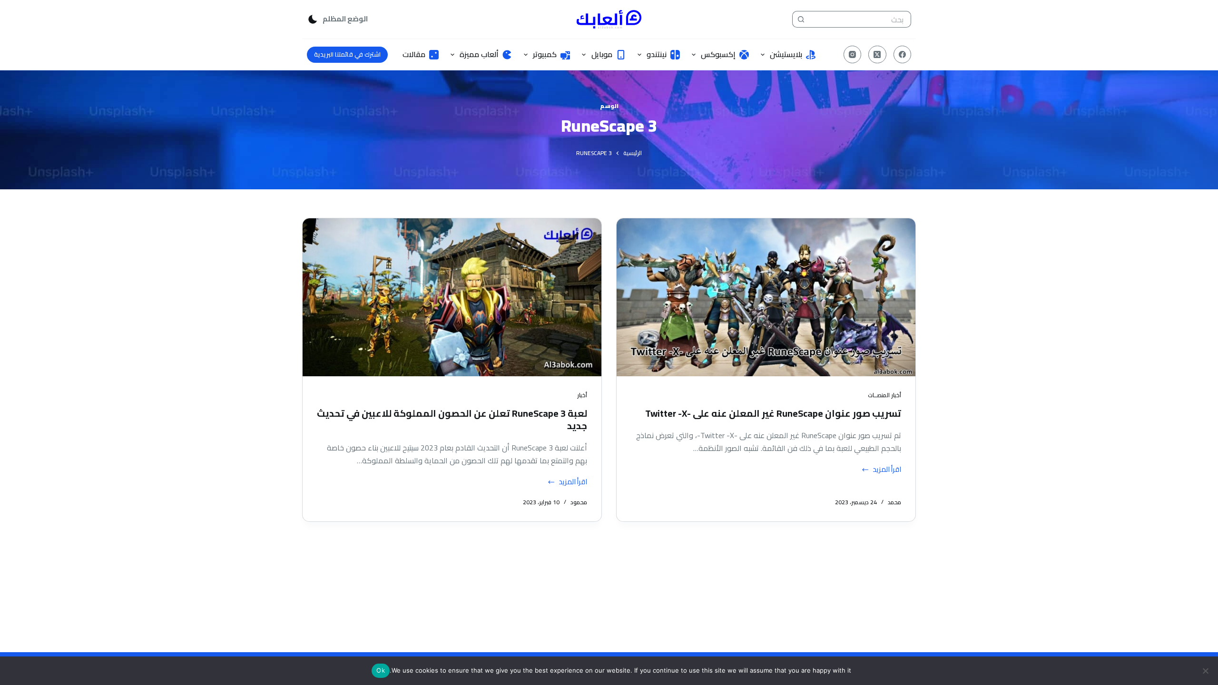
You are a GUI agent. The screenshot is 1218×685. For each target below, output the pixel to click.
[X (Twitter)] (877, 55)
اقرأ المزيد (884, 470)
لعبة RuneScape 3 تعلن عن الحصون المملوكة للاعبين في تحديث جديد (452, 419)
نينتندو (657, 54)
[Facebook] (903, 55)
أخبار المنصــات (884, 395)
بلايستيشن (786, 54)
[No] (1206, 670)
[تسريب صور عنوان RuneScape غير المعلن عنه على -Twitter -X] (766, 297)
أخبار (582, 395)
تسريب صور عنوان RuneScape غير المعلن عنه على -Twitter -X (773, 413)
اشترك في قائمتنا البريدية (347, 54)
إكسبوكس (718, 54)
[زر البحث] (800, 19)
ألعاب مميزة (479, 54)
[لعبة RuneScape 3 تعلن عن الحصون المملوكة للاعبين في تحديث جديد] (452, 297)
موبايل (601, 54)
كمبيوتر (545, 54)
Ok (380, 670)
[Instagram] (853, 55)
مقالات (414, 54)
